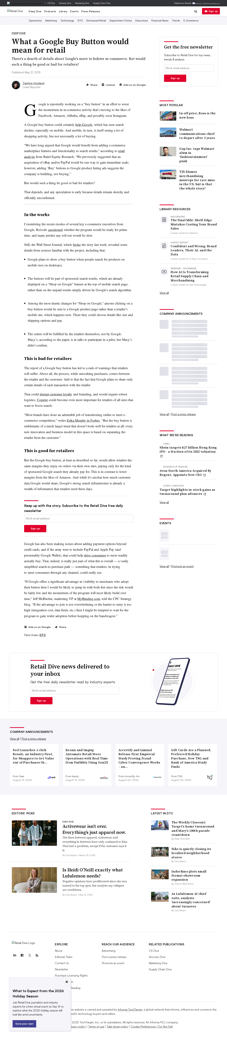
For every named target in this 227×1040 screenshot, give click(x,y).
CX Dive (51, 3)
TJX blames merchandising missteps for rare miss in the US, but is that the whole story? (197, 180)
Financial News (159, 20)
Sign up (213, 11)
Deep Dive (35, 11)
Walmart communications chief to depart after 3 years (197, 133)
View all (164, 293)
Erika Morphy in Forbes (83, 420)
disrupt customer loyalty (56, 394)
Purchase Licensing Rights (71, 975)
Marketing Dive (82, 3)
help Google (83, 124)
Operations (35, 20)
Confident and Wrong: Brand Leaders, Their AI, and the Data (194, 250)
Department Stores (121, 20)
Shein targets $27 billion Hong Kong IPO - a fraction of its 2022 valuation (188, 449)
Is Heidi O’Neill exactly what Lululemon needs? (92, 873)
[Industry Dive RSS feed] (37, 955)
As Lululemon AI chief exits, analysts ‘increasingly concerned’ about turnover (190, 899)
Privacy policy (77, 1026)
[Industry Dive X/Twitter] (29, 955)
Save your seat (24, 1023)
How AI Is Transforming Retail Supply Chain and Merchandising (190, 276)
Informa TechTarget (130, 1009)
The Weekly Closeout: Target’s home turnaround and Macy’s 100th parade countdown (192, 828)
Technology (67, 20)
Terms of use (96, 1026)
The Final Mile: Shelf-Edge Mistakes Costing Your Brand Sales (194, 224)
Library (63, 11)
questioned (55, 229)
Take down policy (117, 1026)
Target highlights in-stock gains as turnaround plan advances (187, 492)
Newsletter (61, 969)
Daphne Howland (33, 83)
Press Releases (90, 11)
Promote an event (182, 566)
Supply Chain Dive (101, 3)
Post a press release (183, 414)
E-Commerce (191, 20)
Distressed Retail (96, 20)
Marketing (51, 20)
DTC (80, 20)
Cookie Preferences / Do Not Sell (152, 1026)
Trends (176, 20)
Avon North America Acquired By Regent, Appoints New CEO (185, 473)
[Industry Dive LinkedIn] (14, 955)
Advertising (108, 950)
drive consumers (95, 555)
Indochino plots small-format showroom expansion (189, 875)
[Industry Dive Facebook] (22, 955)
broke (77, 244)
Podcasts (50, 11)
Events (74, 11)
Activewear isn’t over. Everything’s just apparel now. (94, 829)
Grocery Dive (65, 3)
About (58, 950)
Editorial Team (63, 957)
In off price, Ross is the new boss (197, 115)
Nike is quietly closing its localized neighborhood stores (191, 853)
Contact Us (62, 963)
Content (42, 400)
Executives (141, 20)
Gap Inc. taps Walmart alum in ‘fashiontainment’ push (196, 155)
